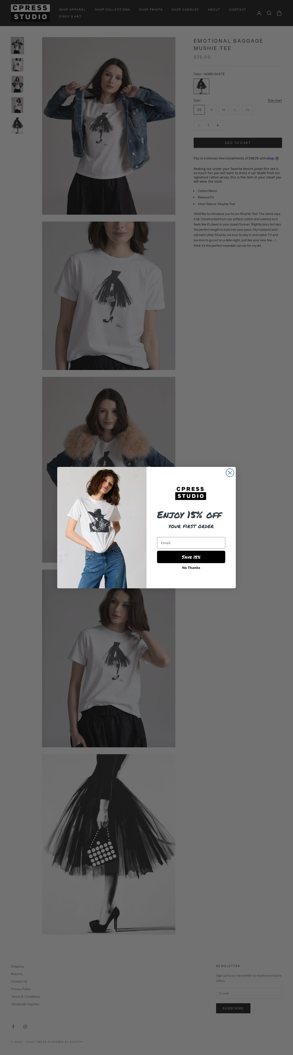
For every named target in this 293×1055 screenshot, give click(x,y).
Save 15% (191, 557)
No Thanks (191, 567)
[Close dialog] (230, 473)
